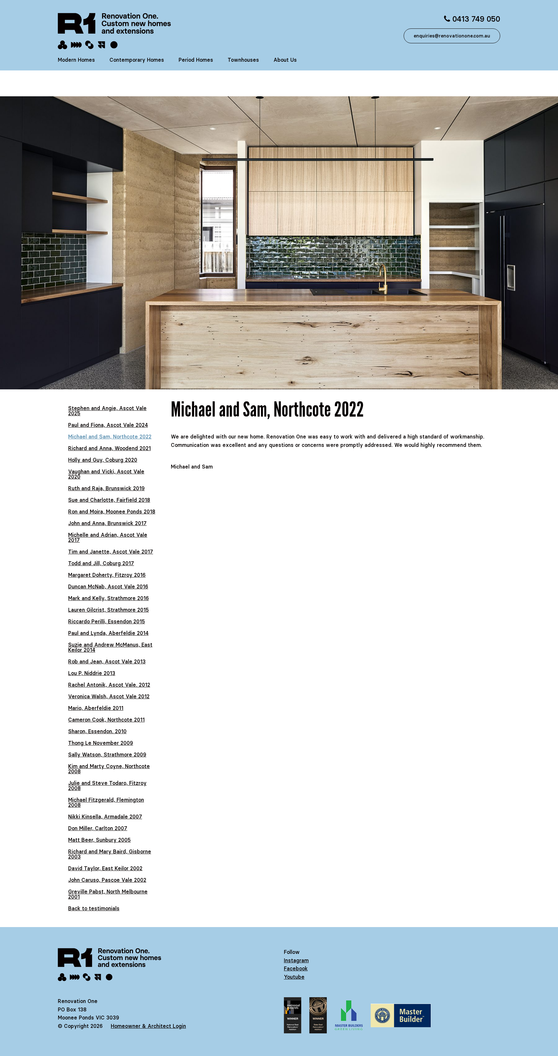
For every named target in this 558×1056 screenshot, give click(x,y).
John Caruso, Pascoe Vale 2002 (107, 880)
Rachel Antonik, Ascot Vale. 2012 (109, 684)
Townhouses (243, 60)
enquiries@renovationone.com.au (452, 36)
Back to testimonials (93, 908)
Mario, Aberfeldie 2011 (95, 708)
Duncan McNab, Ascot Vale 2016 (108, 586)
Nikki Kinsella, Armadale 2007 (105, 816)
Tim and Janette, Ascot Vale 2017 (110, 551)
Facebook (296, 968)
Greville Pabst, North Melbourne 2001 (108, 894)
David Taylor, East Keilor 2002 (105, 868)
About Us (285, 60)
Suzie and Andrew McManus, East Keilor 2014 (110, 647)
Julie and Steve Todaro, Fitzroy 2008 (107, 785)
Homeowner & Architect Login (148, 1026)
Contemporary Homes (136, 60)
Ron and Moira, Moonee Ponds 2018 (111, 511)
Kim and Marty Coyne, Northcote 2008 (109, 769)
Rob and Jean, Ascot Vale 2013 (107, 661)
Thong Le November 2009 (100, 743)
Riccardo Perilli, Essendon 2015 (106, 621)
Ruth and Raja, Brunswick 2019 (106, 488)
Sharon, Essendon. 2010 (97, 731)
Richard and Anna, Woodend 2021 (109, 448)
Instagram (296, 960)
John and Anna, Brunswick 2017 (107, 523)
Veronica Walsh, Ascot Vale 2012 (109, 696)
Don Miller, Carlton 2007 (97, 828)
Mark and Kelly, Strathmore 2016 (108, 598)
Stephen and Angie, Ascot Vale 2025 (107, 411)
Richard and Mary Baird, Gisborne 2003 (109, 854)
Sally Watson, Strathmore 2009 (107, 754)
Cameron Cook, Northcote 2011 (106, 719)
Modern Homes (76, 60)
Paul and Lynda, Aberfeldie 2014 (108, 633)
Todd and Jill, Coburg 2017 (101, 563)
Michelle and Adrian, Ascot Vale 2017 (107, 537)
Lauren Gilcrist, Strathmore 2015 (108, 610)
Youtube (294, 977)
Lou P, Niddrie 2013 (91, 673)
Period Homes (196, 60)
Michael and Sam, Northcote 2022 (109, 436)
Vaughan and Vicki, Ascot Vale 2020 (106, 474)
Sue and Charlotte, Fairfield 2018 (109, 500)
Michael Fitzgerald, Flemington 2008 (106, 802)
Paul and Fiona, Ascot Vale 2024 (108, 425)
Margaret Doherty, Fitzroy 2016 (107, 575)
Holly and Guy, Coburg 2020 (102, 460)
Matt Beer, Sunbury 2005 (99, 840)
